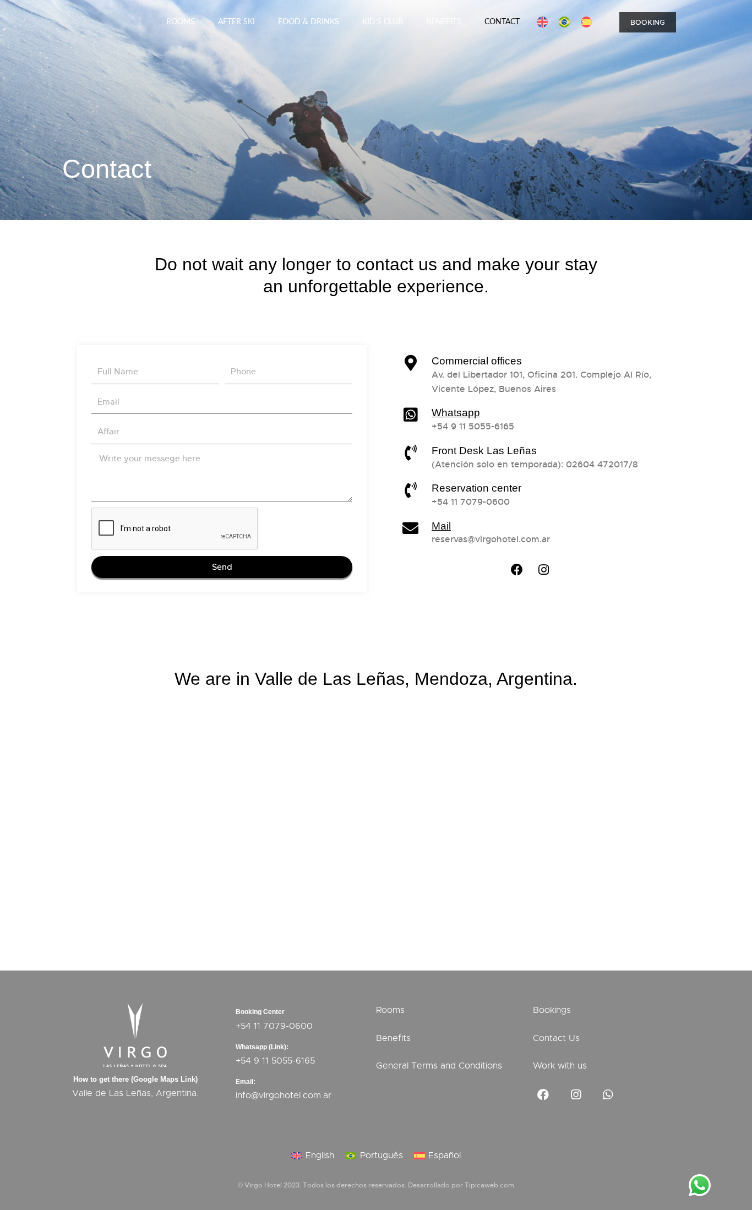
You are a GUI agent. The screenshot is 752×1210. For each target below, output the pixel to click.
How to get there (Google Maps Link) (135, 1079)
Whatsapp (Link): (262, 1047)
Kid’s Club (382, 22)
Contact (502, 22)
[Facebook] (517, 570)
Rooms (180, 22)
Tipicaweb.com (489, 1185)
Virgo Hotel (263, 1185)
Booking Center (260, 1012)
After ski (236, 22)
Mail (441, 526)
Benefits (443, 22)
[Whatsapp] (608, 1094)
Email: (245, 1082)
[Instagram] (544, 570)
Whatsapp (456, 412)
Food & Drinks (308, 22)
